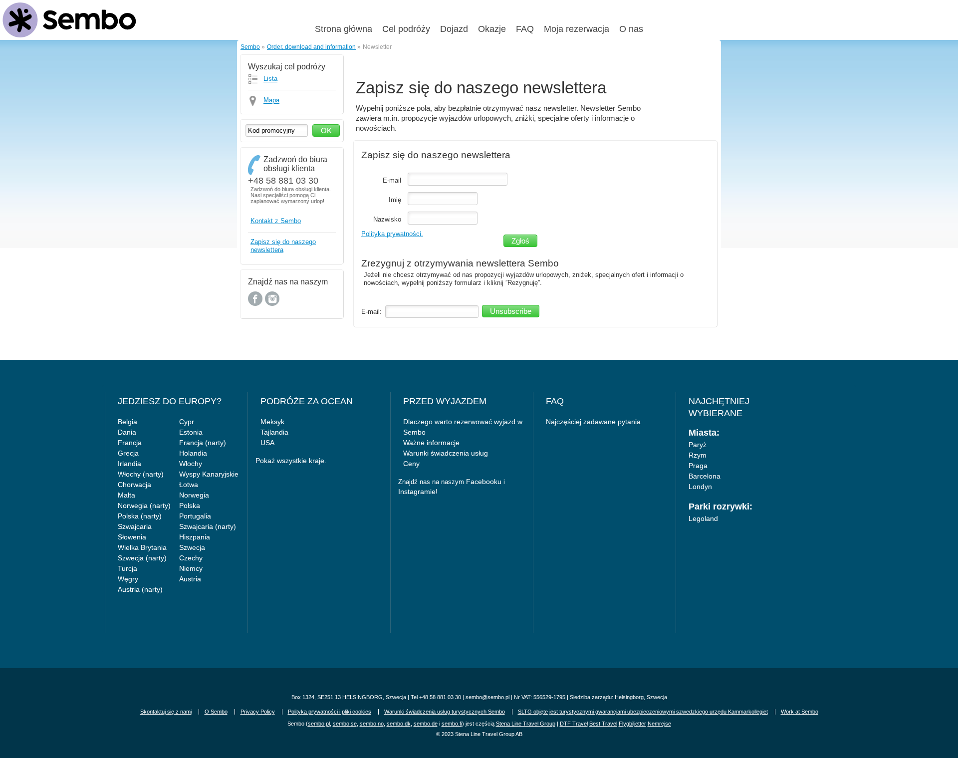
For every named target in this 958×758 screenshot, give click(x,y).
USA (267, 443)
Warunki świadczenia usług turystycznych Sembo (444, 712)
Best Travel (603, 724)
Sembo (250, 46)
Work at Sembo (799, 712)
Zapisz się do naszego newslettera (283, 245)
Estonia (191, 432)
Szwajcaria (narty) (207, 526)
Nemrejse (659, 724)
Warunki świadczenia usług (445, 453)
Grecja (128, 453)
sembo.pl (319, 724)
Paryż (698, 445)
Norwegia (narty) (144, 505)
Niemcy (191, 568)
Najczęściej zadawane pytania (593, 422)
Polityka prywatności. (392, 234)
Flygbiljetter (632, 724)
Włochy (190, 464)
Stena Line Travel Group (525, 724)
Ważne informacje (431, 443)
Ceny (411, 464)
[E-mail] (457, 179)
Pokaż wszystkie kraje (289, 461)
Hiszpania (194, 537)
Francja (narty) (202, 443)
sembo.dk (399, 724)
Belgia (127, 422)
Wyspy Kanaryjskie (209, 474)
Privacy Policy (257, 712)
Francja (130, 443)
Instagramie (417, 492)
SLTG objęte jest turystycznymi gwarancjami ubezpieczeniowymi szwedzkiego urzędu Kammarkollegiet (643, 712)
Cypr (186, 422)
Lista (270, 79)
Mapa (271, 100)
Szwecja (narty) (142, 558)
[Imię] (442, 199)
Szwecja (192, 547)
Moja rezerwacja (576, 29)
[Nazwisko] (442, 218)
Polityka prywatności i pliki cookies (329, 712)
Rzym (698, 455)
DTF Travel (574, 724)
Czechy (191, 558)
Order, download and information (311, 46)
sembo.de (426, 724)
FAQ (525, 29)
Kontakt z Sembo (275, 221)
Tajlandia (274, 432)
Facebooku (483, 482)
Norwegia (194, 495)
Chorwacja (134, 485)
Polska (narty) (140, 516)
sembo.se (345, 724)
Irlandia (129, 464)
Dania (127, 432)
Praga (698, 466)
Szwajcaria (135, 526)
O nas (631, 29)
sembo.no (372, 724)
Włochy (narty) (141, 474)
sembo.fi (452, 724)
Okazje (492, 29)
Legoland (703, 518)
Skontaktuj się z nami (166, 712)
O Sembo (216, 712)
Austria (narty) (140, 589)
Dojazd (454, 29)
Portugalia (195, 516)
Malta (126, 495)
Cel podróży (406, 29)
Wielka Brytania (142, 547)
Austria (190, 579)
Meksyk (272, 422)
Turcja (127, 568)
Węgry (128, 579)
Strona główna (343, 29)
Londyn (700, 487)
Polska (189, 505)
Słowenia (132, 537)
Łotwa (188, 485)
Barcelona (704, 476)
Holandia (193, 453)
